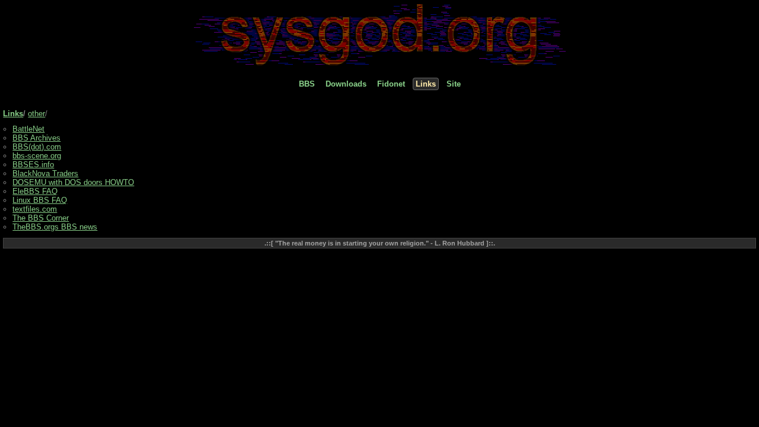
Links (426, 83)
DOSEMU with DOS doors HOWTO (73, 182)
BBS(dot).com (36, 146)
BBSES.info (33, 164)
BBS (307, 83)
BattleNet (28, 129)
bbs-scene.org (36, 155)
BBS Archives (36, 137)
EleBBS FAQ (35, 191)
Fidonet (391, 83)
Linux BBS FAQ (39, 200)
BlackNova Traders (45, 173)
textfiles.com (34, 209)
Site (454, 83)
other (36, 113)
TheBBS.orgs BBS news (54, 226)
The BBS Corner (40, 218)
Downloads (346, 83)
